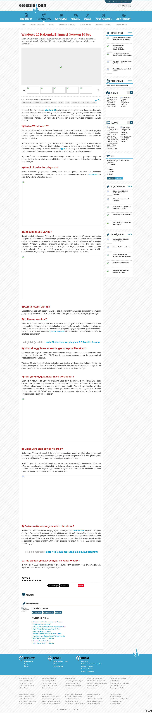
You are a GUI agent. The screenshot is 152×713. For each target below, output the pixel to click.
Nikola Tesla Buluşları (26, 681)
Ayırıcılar (90, 696)
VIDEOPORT (114, 122)
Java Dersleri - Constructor (27, 701)
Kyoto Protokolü (47, 694)
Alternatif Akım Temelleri (95, 701)
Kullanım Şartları (87, 666)
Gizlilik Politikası (87, 669)
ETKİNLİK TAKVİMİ (117, 81)
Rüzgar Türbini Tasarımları (73, 694)
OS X (67, 103)
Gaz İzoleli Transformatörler (73, 696)
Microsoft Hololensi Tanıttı (121, 247)
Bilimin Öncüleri (85, 25)
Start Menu (85, 103)
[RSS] (129, 7)
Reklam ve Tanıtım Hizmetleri (91, 664)
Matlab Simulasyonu (25, 703)
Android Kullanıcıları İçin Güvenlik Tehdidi (47, 634)
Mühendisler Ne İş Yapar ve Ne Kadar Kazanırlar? (122, 207)
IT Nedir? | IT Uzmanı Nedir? (122, 214)
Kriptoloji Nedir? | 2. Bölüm (42, 631)
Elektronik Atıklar (47, 688)
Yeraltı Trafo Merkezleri (49, 685)
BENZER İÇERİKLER (117, 234)
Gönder (111, 178)
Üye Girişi (125, 1)
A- (96, 100)
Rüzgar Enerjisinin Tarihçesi (51, 701)
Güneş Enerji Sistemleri (26, 685)
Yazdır (59, 612)
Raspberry (75, 103)
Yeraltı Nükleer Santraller (73, 685)
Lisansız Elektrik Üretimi (49, 683)
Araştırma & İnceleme (37, 25)
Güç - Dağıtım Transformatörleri (75, 703)
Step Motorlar (69, 688)
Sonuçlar (119, 178)
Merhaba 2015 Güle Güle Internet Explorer (121, 240)
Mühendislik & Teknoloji (67, 25)
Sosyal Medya (58, 666)
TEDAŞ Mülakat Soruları (118, 685)
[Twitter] (123, 7)
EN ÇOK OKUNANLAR (118, 186)
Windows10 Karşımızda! (121, 262)
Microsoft (53, 103)
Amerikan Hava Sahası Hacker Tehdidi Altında (49, 636)
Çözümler (84, 661)
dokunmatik (79, 530)
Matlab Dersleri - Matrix (26, 694)
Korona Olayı (91, 688)
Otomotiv (112, 164)
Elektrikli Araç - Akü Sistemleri (96, 681)
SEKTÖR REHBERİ (61, 18)
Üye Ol (117, 1)
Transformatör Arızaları (72, 699)
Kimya (111, 169)
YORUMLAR (30, 594)
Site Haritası (57, 664)
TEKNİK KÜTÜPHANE (44, 18)
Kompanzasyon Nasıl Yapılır (74, 681)
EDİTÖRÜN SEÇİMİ (117, 33)
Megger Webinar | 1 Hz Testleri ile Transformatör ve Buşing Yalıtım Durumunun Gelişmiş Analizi (112, 144)
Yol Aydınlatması (70, 678)
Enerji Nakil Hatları (116, 701)
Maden (111, 171)
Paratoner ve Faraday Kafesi (119, 699)
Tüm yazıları (37, 612)
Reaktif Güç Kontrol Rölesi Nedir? (122, 70)
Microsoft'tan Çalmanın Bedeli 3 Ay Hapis (120, 271)
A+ (99, 100)
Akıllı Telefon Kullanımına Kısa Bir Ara (46, 629)
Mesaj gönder (49, 612)
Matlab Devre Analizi (25, 699)
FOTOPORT (114, 93)
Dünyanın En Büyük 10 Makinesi (125, 104)
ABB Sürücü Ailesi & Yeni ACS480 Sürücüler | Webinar (126, 138)
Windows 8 (37, 103)
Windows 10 (27, 103)
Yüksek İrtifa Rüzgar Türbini (51, 703)
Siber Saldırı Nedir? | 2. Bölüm (43, 638)
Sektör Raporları (121, 25)
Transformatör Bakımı (71, 701)
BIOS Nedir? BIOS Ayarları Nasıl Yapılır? (122, 223)
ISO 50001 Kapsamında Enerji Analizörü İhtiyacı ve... (122, 54)
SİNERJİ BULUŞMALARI (123, 18)
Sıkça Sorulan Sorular (60, 661)
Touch (93, 103)
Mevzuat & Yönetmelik (103, 25)
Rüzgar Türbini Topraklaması (51, 699)
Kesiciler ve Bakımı (93, 694)
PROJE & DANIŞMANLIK (104, 18)
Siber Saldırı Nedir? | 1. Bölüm (43, 643)
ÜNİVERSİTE (75, 18)
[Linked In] (126, 7)
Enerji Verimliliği (115, 696)
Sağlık (111, 174)
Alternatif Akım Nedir (93, 703)
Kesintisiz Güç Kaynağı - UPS (119, 683)
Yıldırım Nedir (23, 688)
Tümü (23, 25)
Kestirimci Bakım (115, 703)
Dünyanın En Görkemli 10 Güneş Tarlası (111, 104)
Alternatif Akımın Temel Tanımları (121, 200)
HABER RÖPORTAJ (26, 18)
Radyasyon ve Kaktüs (117, 688)
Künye (26, 664)
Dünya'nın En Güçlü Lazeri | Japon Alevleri (47, 622)
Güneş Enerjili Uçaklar (49, 678)
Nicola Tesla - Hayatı (25, 683)
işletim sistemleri (57, 331)
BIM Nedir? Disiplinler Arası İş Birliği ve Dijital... (122, 62)
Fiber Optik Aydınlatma (94, 678)
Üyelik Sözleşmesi (87, 671)
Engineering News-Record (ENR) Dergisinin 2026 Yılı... (122, 38)
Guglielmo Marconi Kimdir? (42, 624)
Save (81, 585)
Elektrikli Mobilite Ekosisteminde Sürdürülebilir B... (118, 47)
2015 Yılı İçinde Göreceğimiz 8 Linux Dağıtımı (72, 552)
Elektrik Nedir (114, 681)
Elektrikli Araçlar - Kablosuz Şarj (97, 683)
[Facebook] (120, 7)
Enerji (111, 167)
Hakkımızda (28, 661)
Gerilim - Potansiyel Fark (118, 678)
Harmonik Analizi (115, 694)
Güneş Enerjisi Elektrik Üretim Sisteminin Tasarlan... (120, 193)
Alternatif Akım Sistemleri (95, 699)
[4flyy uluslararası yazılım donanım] (148, 710)
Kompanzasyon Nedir (72, 683)
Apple (61, 103)
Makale (51, 25)
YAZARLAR (87, 18)
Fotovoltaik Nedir (92, 685)
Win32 (45, 103)
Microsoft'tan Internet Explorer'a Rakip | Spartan (122, 255)
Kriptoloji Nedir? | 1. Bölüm (42, 641)
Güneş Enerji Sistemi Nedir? (51, 696)
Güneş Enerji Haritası (49, 681)
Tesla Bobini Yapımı (25, 678)
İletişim (26, 666)
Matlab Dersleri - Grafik (26, 696)
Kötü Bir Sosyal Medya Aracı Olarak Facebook (49, 627)
